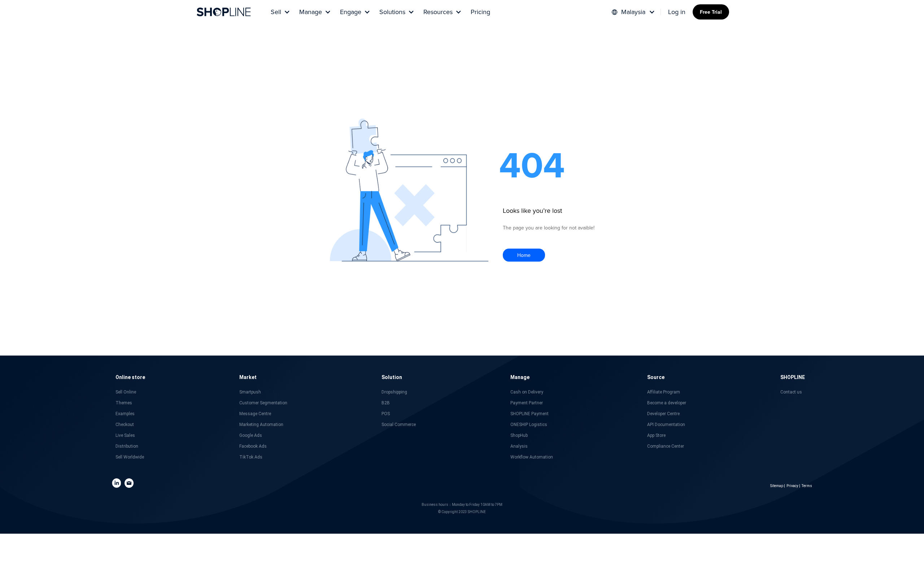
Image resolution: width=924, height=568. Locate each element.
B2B (386, 402)
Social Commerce (399, 424)
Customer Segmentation (263, 402)
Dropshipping (394, 392)
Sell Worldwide (130, 457)
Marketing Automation (261, 424)
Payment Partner (526, 402)
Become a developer (666, 402)
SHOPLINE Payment (529, 413)
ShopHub (519, 435)
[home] (224, 12)
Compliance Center (665, 446)
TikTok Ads (250, 457)
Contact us (791, 392)
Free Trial (711, 12)
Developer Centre (663, 413)
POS (386, 413)
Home (524, 255)
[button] (279, 12)
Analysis (519, 446)
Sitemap (776, 486)
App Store (656, 435)
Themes (124, 402)
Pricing (480, 11)
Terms (807, 486)
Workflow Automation (531, 457)
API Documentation (666, 424)
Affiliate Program (663, 392)
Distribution (127, 446)
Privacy (792, 486)
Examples (125, 413)
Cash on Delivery (526, 392)
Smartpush (250, 392)
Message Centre (255, 413)
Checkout (125, 424)
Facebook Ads (253, 446)
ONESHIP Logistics (528, 424)
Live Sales (125, 435)
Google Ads (250, 435)
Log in (676, 11)
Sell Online (126, 392)
